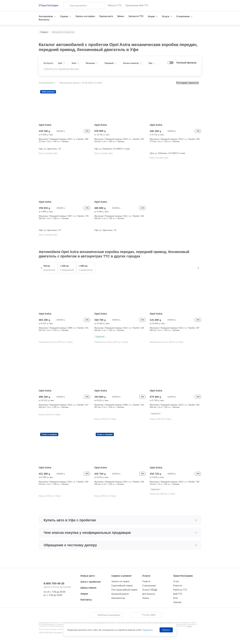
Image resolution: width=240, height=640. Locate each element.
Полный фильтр (186, 62)
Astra (74, 63)
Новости (177, 585)
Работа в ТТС (115, 5)
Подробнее (147, 630)
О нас (176, 581)
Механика (90, 63)
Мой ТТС (177, 594)
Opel (60, 63)
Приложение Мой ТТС (136, 5)
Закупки (177, 602)
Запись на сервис (85, 16)
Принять (166, 630)
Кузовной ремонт (120, 594)
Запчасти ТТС (136, 16)
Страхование (149, 585)
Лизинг (145, 598)
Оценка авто (106, 16)
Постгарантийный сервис (124, 590)
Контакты (44, 19)
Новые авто (87, 575)
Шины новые (88, 587)
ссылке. (189, 626)
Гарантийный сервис (122, 585)
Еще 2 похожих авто (48, 153)
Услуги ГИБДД (149, 590)
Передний (109, 63)
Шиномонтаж (118, 598)
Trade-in (146, 581)
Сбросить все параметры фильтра (61, 69)
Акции (84, 593)
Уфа (150, 63)
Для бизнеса (148, 594)
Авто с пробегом (90, 581)
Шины (120, 16)
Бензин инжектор (131, 63)
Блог (175, 598)
